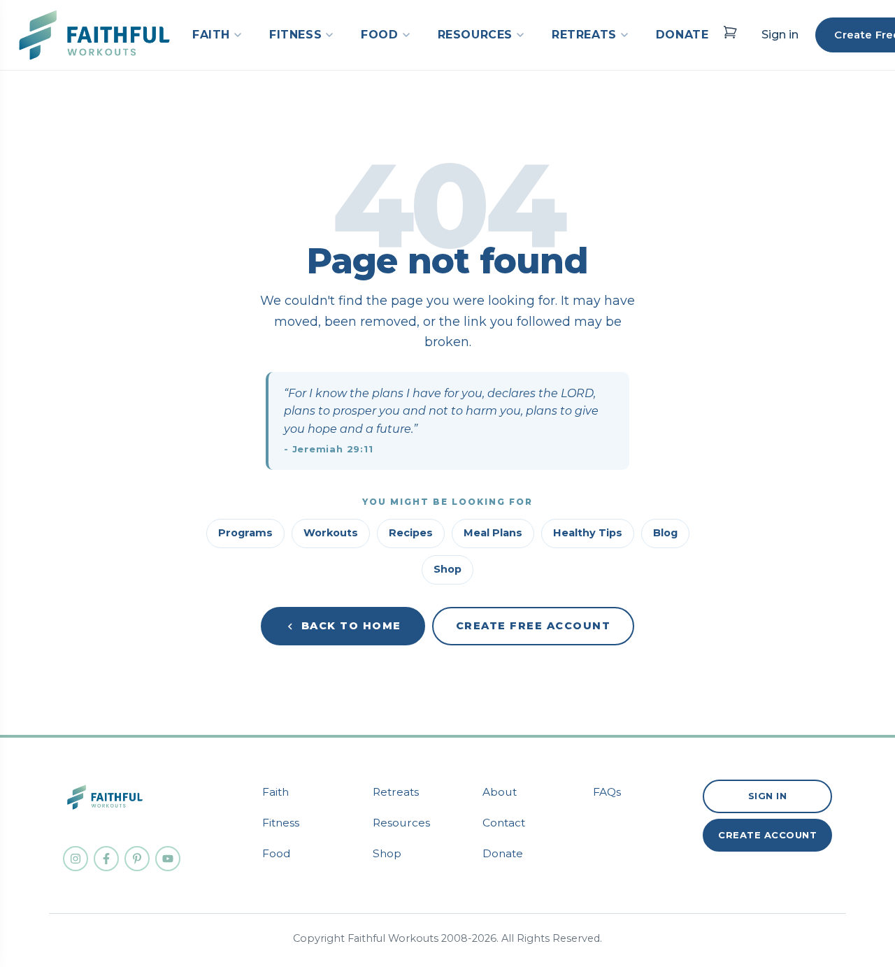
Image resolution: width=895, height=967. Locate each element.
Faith (275, 791)
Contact (503, 822)
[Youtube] (167, 858)
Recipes (411, 533)
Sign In (767, 795)
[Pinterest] (137, 858)
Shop (447, 569)
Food (276, 853)
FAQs (607, 791)
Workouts (330, 533)
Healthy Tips (587, 533)
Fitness (280, 822)
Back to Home (351, 625)
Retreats (396, 791)
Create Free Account (533, 625)
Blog (665, 533)
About (499, 791)
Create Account (767, 834)
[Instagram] (75, 858)
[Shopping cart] (730, 32)
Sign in (780, 34)
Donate (502, 853)
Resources (401, 822)
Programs (245, 533)
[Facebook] (106, 858)
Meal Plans (493, 533)
